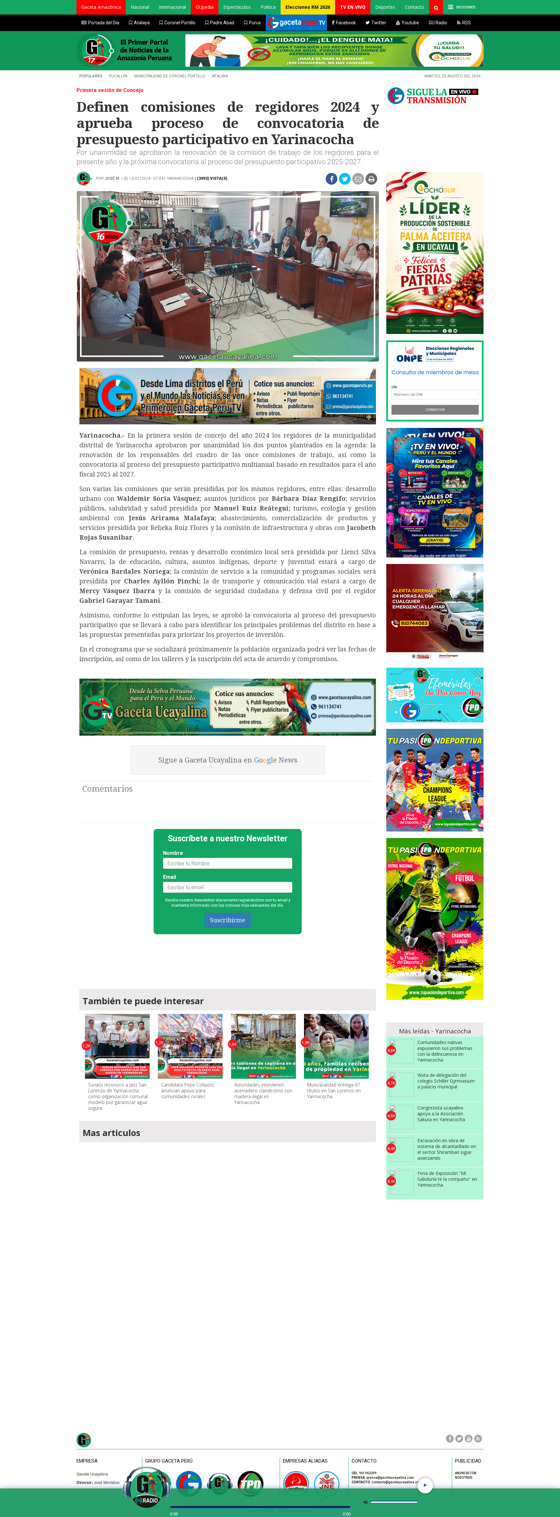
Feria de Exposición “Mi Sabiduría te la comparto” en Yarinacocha (447, 1179)
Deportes (385, 7)
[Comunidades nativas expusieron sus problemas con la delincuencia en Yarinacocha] (402, 1052)
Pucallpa (118, 76)
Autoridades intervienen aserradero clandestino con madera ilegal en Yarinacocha (263, 1093)
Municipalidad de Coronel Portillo (169, 76)
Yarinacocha (180, 178)
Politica (268, 7)
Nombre (173, 853)
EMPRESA (87, 1461)
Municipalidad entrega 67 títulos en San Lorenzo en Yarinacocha (334, 1090)
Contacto (414, 7)
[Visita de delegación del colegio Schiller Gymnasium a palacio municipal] (402, 1084)
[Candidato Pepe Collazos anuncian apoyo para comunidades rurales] (190, 1046)
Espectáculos (237, 7)
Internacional (172, 7)
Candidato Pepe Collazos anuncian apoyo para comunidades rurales (187, 1090)
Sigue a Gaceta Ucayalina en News (227, 760)
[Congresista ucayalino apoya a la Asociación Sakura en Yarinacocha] (402, 1117)
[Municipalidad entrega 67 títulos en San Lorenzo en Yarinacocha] (336, 1046)
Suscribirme (227, 920)
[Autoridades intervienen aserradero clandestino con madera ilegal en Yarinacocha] (263, 1046)
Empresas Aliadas (305, 1461)
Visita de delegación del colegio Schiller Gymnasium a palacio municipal (446, 1081)
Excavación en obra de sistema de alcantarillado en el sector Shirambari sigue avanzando (446, 1149)
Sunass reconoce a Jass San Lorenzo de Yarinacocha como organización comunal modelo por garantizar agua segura (118, 1096)
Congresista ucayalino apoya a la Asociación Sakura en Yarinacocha (441, 1113)
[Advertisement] (228, 958)
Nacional (140, 7)
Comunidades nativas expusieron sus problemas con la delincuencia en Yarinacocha (444, 1051)
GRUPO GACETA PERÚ (168, 1461)
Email (169, 877)
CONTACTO (364, 1461)
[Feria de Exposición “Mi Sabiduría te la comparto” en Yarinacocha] (402, 1182)
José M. (113, 178)
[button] (101, 7)
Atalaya (220, 76)
